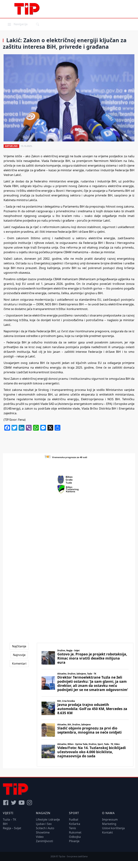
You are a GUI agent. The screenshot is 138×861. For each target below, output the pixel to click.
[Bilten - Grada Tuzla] (69, 479)
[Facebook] (6, 802)
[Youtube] (21, 802)
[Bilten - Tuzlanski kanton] (69, 489)
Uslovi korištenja (113, 828)
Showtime (43, 832)
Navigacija (17, 24)
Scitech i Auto (45, 828)
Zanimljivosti (44, 841)
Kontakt (107, 832)
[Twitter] (14, 802)
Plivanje (74, 841)
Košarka (74, 824)
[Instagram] (29, 802)
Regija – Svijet (12, 828)
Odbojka (75, 837)
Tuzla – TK (9, 819)
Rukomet (75, 832)
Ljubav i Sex (44, 824)
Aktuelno (11, 146)
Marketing (109, 824)
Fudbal (73, 819)
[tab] (19, 646)
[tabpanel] (85, 704)
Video (40, 837)
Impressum (110, 819)
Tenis (72, 828)
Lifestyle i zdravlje (48, 819)
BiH (5, 824)
